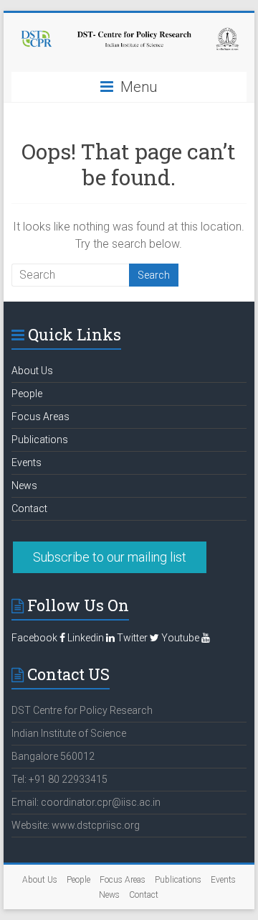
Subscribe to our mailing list (109, 556)
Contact (29, 508)
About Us (32, 370)
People (26, 393)
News (24, 485)
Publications (39, 439)
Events (26, 462)
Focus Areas (40, 416)
